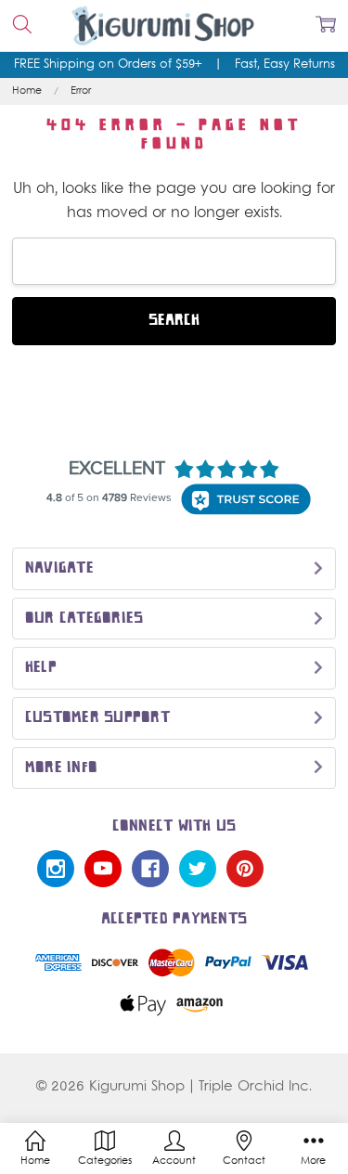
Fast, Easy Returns (285, 65)
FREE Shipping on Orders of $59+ (107, 65)
